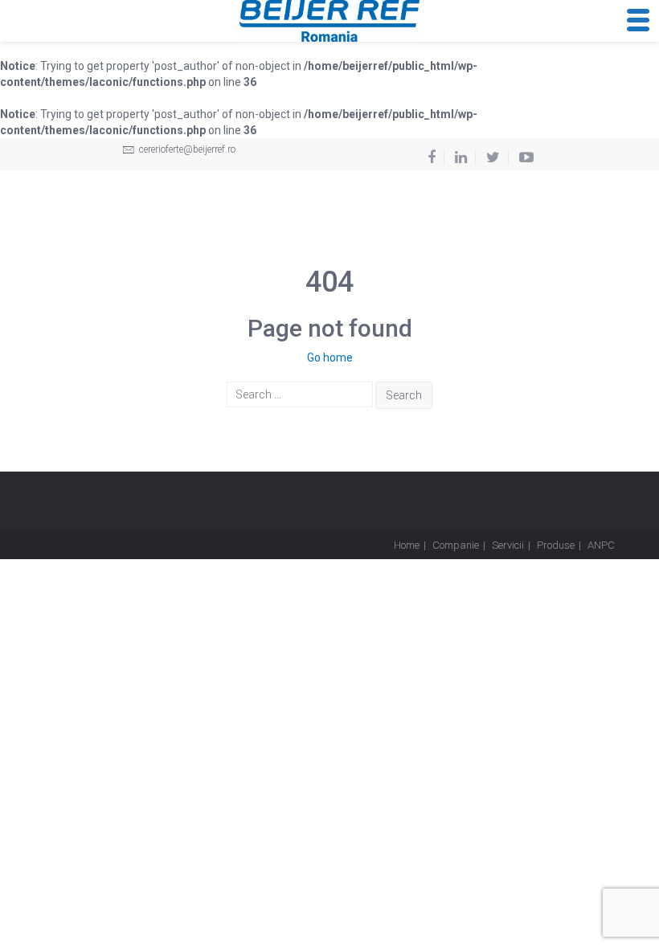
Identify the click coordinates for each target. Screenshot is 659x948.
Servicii (508, 545)
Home (407, 545)
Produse (556, 545)
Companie (455, 545)
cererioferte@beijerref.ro (186, 149)
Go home (330, 357)
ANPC (601, 545)
